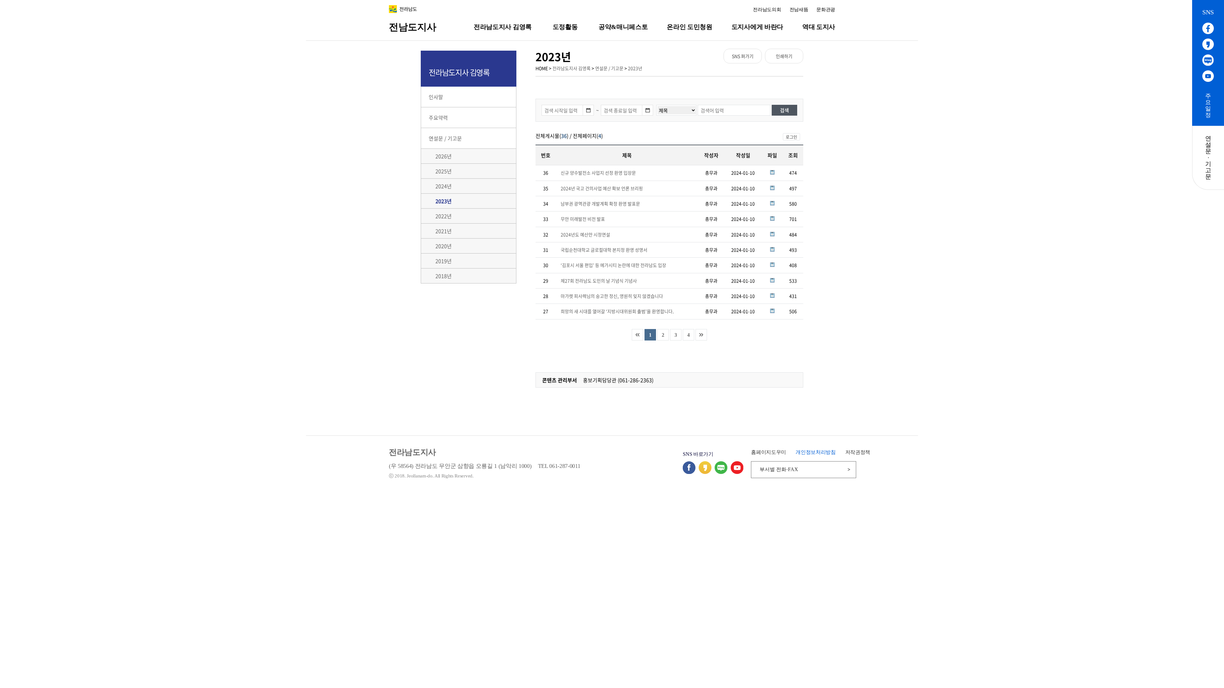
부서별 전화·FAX (779, 469)
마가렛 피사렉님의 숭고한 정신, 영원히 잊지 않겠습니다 (612, 296)
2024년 (443, 186)
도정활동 (565, 26)
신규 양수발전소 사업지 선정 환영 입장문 (598, 172)
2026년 (443, 156)
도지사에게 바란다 (757, 26)
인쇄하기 (784, 56)
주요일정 (1208, 105)
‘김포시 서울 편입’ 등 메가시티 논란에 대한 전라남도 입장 (613, 265)
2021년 (443, 231)
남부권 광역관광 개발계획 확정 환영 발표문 (600, 203)
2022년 (443, 216)
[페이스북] (689, 472)
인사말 (436, 97)
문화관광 (825, 9)
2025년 (443, 171)
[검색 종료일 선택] (647, 110)
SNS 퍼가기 (743, 56)
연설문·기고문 (1208, 157)
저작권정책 (857, 452)
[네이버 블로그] (721, 472)
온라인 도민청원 (689, 26)
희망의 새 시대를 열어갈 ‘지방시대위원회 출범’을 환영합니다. (617, 311)
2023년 (635, 68)
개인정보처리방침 (815, 452)
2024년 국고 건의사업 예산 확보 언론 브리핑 (602, 188)
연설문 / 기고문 (609, 68)
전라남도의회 (767, 9)
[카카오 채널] (705, 472)
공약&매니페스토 (623, 26)
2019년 (443, 261)
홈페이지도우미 (768, 452)
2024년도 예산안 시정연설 (585, 234)
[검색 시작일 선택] (588, 110)
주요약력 (438, 117)
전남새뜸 (799, 9)
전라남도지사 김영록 (503, 26)
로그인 (791, 137)
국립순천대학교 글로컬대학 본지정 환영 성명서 (604, 250)
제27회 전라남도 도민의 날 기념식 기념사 (599, 280)
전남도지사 (412, 27)
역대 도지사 (818, 26)
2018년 (443, 276)
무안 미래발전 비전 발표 (583, 219)
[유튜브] (737, 472)
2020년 (443, 246)
